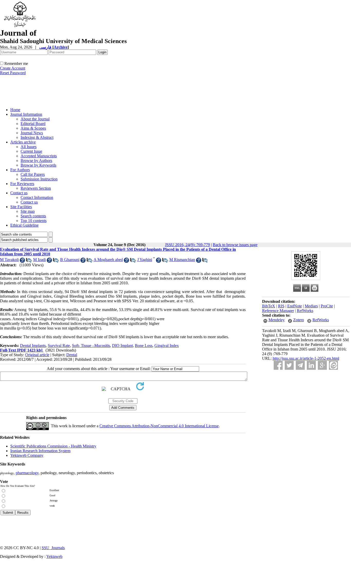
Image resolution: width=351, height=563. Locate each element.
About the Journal (35, 119)
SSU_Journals (53, 548)
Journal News (32, 133)
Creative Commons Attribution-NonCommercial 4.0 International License (159, 426)
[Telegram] (300, 365)
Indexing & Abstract (37, 137)
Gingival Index (166, 345)
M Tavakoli (9, 259)
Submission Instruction (39, 179)
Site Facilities (21, 207)
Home (15, 110)
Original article (37, 355)
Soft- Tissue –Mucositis (91, 345)
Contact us (18, 193)
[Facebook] (278, 365)
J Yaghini (144, 259)
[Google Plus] (322, 365)
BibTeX (268, 306)
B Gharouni (69, 259)
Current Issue (31, 151)
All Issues (28, 146)
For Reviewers (22, 183)
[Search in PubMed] (28, 261)
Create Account (12, 68)
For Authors (20, 170)
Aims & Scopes (33, 128)
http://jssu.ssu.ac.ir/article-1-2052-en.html (306, 358)
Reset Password (13, 73)
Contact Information (37, 197)
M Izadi (39, 259)
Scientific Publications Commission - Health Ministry (53, 446)
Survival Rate (59, 345)
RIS (281, 306)
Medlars (311, 306)
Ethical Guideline (24, 225)
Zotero (298, 320)
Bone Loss (143, 345)
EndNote (294, 306)
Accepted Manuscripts (39, 156)
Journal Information (26, 114)
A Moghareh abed (108, 259)
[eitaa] (333, 365)
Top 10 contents (34, 220)
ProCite (327, 306)
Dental (71, 355)
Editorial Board (33, 123)
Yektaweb (54, 556)
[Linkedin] (311, 365)
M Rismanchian (182, 259)
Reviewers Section (36, 188)
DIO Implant (122, 345)
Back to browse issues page (235, 244)
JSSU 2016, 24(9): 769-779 (187, 244)
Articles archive (23, 142)
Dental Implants (33, 345)
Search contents (33, 216)
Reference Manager (278, 310)
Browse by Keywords (38, 165)
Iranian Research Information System (40, 451)
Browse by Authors (36, 160)
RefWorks (305, 310)
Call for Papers (33, 174)
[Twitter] (289, 365)
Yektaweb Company (26, 455)
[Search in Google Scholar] (22, 261)
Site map (28, 211)
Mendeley (277, 320)
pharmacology (27, 473)
